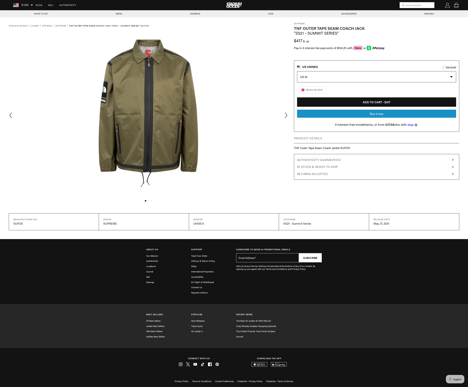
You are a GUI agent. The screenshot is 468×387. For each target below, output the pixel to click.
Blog (39, 5)
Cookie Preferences (224, 381)
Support (196, 249)
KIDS (270, 13)
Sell (51, 5)
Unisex (35, 26)
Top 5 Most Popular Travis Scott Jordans (255, 331)
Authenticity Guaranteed (319, 160)
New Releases (198, 320)
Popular (196, 314)
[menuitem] (39, 5)
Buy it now (376, 114)
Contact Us (196, 287)
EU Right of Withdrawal (202, 282)
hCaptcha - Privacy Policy (250, 381)
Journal (149, 271)
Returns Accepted (312, 174)
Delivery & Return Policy (203, 261)
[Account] (447, 5)
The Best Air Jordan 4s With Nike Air (253, 320)
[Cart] (456, 5)
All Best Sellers (153, 320)
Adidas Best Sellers (155, 336)
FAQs (194, 266)
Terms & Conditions (202, 381)
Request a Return (199, 292)
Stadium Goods (18, 26)
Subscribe (310, 258)
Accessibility (197, 276)
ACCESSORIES (349, 13)
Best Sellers (154, 314)
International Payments (202, 271)
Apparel (47, 26)
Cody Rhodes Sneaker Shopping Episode (256, 326)
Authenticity (67, 5)
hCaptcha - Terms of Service (279, 381)
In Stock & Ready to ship (317, 167)
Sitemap (150, 282)
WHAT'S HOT (41, 13)
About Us (152, 249)
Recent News (244, 314)
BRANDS (429, 13)
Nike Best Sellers (154, 331)
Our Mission (152, 255)
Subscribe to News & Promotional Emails (263, 249)
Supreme (60, 26)
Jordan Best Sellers (155, 326)
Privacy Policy (181, 381)
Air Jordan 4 (197, 331)
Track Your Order (199, 255)
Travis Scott (197, 326)
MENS (119, 13)
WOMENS (195, 13)
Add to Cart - (376, 102)
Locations (151, 266)
